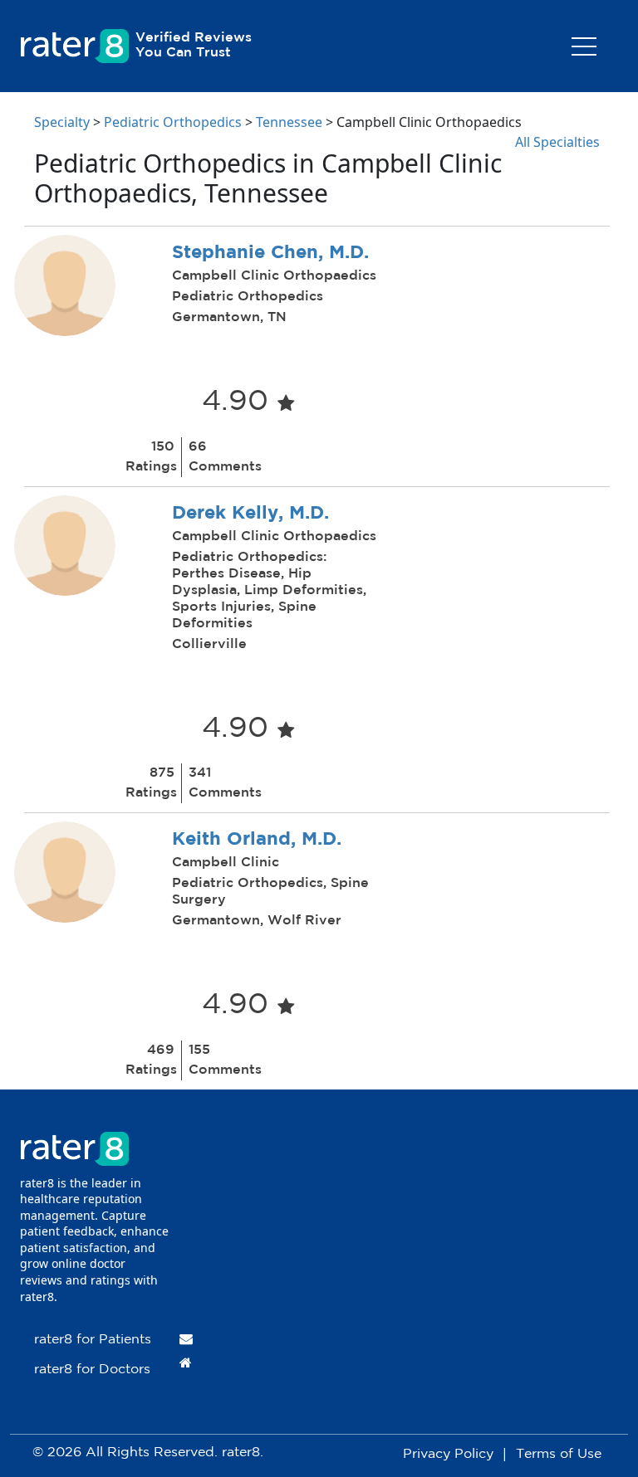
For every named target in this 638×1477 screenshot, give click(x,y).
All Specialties (557, 142)
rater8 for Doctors (92, 1369)
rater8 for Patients (92, 1339)
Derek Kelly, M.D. (250, 513)
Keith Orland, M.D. (256, 839)
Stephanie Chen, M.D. (270, 253)
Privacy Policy (448, 1454)
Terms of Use (558, 1454)
